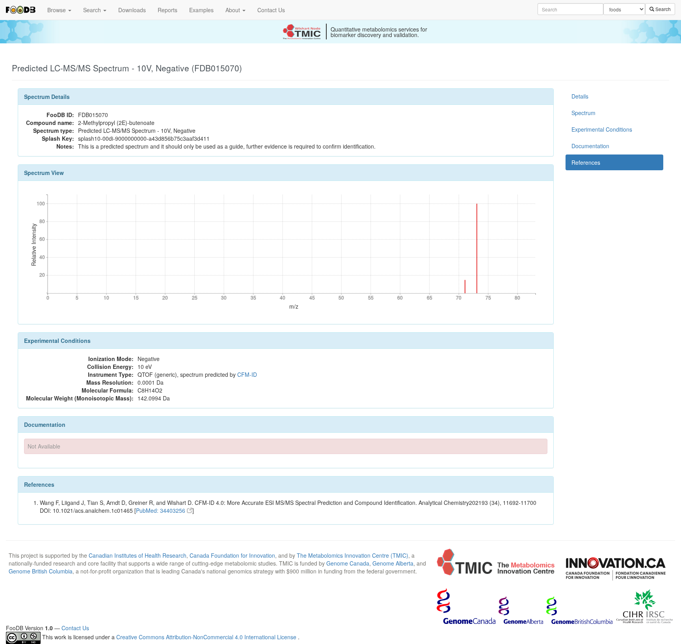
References (585, 162)
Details (579, 96)
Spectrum (583, 113)
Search (92, 10)
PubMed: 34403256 (161, 510)
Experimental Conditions (601, 129)
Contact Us (271, 10)
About (233, 10)
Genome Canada (347, 563)
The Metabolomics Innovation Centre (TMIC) (352, 555)
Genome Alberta (392, 563)
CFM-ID (247, 374)
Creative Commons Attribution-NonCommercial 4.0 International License (207, 637)
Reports (167, 10)
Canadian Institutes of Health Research (137, 555)
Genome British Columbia (41, 571)
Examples (201, 10)
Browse (57, 10)
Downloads (132, 10)
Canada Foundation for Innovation (232, 555)
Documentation (590, 146)
